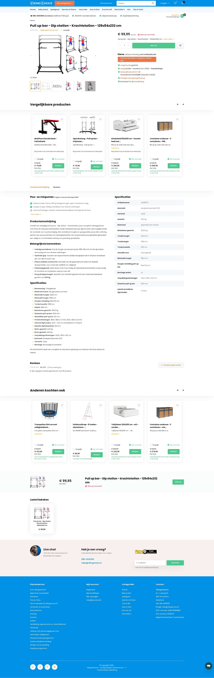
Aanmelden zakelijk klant (39, 634)
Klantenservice (106, 3)
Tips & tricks (138, 9)
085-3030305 (87, 559)
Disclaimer (34, 596)
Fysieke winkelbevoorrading (40, 641)
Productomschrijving (39, 187)
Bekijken (58, 165)
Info (129, 9)
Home (32, 20)
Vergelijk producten (93, 600)
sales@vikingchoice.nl (91, 563)
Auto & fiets (95, 9)
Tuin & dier (83, 9)
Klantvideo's (119, 9)
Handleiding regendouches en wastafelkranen (48, 624)
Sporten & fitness (69, 9)
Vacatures (34, 628)
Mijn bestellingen (92, 593)
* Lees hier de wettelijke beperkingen (146, 567)
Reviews (56, 187)
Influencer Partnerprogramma (42, 638)
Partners (33, 617)
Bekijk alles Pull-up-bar (49, 30)
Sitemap (33, 614)
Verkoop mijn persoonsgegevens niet (44, 631)
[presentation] (31, 56)
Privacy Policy (35, 600)
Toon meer (168, 39)
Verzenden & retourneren (40, 607)
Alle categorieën (63, 3)
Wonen (33, 9)
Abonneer (175, 563)
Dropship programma (38, 648)
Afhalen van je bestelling (39, 645)
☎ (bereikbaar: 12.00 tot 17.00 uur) (49, 16)
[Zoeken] (153, 3)
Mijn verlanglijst (92, 596)
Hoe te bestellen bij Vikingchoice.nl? (44, 603)
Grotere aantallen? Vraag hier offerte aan (135, 59)
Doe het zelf (107, 9)
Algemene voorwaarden (39, 593)
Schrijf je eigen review (172, 365)
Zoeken (33, 621)
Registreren (90, 590)
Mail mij (154, 45)
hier (129, 81)
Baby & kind (43, 9)
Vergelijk (66, 30)
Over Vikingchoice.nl (38, 590)
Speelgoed (54, 9)
